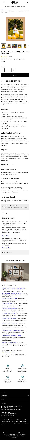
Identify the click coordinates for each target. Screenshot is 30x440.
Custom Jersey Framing (7, 303)
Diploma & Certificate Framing (9, 298)
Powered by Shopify (15, 437)
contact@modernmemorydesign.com (12, 409)
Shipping (4, 213)
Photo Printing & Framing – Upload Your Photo (13, 288)
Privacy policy (15, 432)
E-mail (7, 245)
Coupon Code (23, 434)
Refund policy (22, 432)
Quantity (3, 67)
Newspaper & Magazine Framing (10, 308)
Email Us (12, 352)
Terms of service (6, 432)
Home (2, 9)
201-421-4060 (6, 352)
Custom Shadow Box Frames (9, 318)
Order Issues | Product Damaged (11, 434)
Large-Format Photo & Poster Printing (11, 335)
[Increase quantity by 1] (13, 70)
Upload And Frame (7, 252)
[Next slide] (28, 46)
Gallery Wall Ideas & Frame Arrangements (12, 330)
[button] (3, 46)
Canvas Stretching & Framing (9, 313)
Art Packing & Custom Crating (9, 342)
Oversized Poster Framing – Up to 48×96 (12, 293)
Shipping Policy (6, 247)
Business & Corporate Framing (9, 323)
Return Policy (5, 236)
